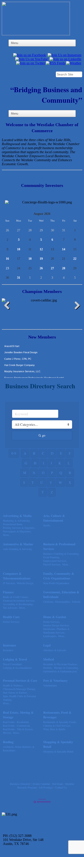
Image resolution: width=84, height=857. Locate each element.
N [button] (34, 472)
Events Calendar (41, 784)
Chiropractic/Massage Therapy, (19, 689)
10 (18, 249)
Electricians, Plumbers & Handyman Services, (56, 630)
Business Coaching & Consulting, (61, 553)
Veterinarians (50, 685)
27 (52, 268)
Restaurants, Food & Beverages (57, 714)
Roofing (8, 742)
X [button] (70, 482)
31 (18, 277)
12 (41, 249)
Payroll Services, (52, 564)
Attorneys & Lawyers (54, 650)
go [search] (43, 435)
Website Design (25, 583)
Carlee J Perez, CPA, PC (17, 355)
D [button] (52, 453)
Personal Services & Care (20, 680)
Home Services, (51, 621)
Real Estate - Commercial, (16, 725)
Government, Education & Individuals (61, 594)
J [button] (51, 463)
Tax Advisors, (10, 607)
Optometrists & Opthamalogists (60, 671)
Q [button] (61, 472)
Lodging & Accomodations (17, 667)
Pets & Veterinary (55, 680)
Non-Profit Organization (56, 583)
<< (3, 213)
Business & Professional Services (59, 546)
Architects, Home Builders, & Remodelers (18, 748)
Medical (48, 659)
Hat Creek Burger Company (19, 361)
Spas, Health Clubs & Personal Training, (19, 697)
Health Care (11, 617)
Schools (76, 601)
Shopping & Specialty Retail (58, 744)
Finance (8, 592)
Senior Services (11, 621)
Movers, (7, 732)
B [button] (34, 453)
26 (41, 268)
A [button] (25, 453)
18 (30, 258)
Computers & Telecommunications (16, 576)
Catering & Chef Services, (57, 725)
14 (63, 249)
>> (80, 213)
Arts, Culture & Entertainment (54, 518)
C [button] (43, 453)
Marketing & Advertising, (16, 520)
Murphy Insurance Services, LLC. (22, 368)
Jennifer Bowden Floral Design (20, 349)
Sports (46, 525)
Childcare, (48, 601)
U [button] (41, 482)
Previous (8, 306)
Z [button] (52, 492)
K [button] (59, 463)
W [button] (60, 482)
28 (63, 268)
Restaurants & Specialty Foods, (60, 722)
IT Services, (9, 583)
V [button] (51, 482)
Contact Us (61, 787)
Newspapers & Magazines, (17, 531)
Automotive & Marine (18, 544)
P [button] (52, 472)
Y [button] (42, 492)
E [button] (61, 453)
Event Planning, (51, 557)
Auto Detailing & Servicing (17, 549)
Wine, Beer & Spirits (54, 729)
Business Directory (20, 784)
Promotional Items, (13, 524)
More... (7, 535)
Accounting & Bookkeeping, (18, 604)
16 (7, 258)
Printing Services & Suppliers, (19, 527)
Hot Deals (57, 784)
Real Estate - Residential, (16, 722)
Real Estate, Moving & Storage (18, 714)
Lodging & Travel (15, 659)
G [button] (26, 463)
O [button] (43, 472)
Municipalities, (63, 601)
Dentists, (48, 667)
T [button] (33, 482)
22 (74, 258)
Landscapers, (50, 636)
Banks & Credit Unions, (16, 597)
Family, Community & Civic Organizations (58, 576)
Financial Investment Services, (19, 600)
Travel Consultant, (12, 664)
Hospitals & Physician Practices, (60, 664)
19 (41, 258)
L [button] (69, 463)
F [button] (70, 453)
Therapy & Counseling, (66, 667)
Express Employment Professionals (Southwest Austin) (34, 374)
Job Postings (46, 787)
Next (75, 306)
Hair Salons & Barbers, (15, 692)
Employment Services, (55, 560)
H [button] (35, 463)
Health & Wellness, (13, 685)
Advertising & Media (17, 515)
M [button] (24, 472)
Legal (47, 645)
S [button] (24, 482)
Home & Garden (54, 617)
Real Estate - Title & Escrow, (18, 729)
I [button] (43, 463)
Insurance (9, 645)
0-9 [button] (13, 453)
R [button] (70, 472)
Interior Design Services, (56, 625)
